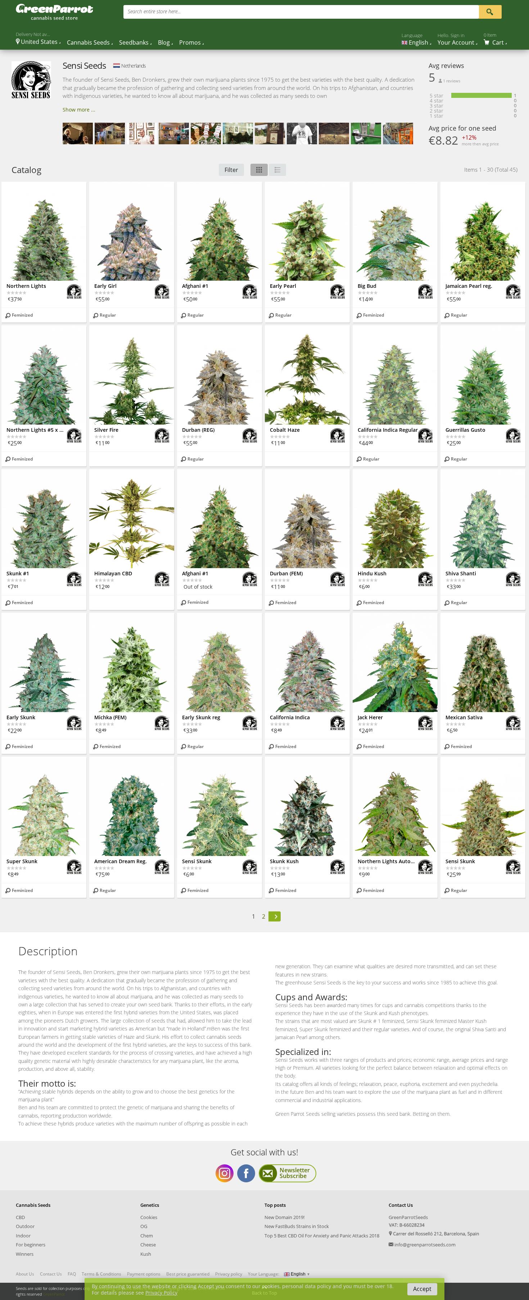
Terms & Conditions (101, 1274)
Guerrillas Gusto (465, 429)
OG (143, 1226)
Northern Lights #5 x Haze (36, 429)
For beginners (30, 1244)
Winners (24, 1254)
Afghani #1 (195, 285)
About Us (25, 1274)
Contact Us (51, 1274)
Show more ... (79, 109)
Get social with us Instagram (225, 1173)
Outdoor (25, 1226)
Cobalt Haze (285, 429)
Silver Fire (106, 429)
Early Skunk (20, 717)
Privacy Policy (161, 1292)
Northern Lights (26, 285)
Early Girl (105, 285)
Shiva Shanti (461, 573)
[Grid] (259, 170)
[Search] (490, 11)
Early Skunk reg (201, 717)
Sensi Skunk (197, 861)
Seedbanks (134, 42)
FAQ (72, 1274)
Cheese (148, 1244)
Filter (231, 170)
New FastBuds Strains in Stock (296, 1226)
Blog (164, 42)
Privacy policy (228, 1274)
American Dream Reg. (120, 861)
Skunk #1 (17, 573)
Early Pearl (283, 285)
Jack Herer (370, 717)
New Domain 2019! (284, 1217)
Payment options (143, 1274)
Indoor (23, 1235)
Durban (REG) (198, 429)
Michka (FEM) (110, 717)
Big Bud (367, 285)
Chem (146, 1235)
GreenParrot (54, 1294)
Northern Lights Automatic (388, 861)
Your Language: (263, 1274)
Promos (190, 42)
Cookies (148, 1217)
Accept (422, 1289)
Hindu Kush (372, 573)
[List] (277, 170)
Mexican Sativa (464, 717)
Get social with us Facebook (246, 1173)
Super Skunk (21, 861)
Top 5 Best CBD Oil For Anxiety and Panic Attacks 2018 (321, 1235)
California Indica (290, 717)
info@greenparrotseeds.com (425, 1244)
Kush (145, 1254)
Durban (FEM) (286, 573)
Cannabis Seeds (88, 42)
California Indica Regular (388, 429)
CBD (20, 1217)
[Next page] (274, 916)
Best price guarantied (187, 1274)
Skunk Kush (284, 861)
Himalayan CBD (113, 573)
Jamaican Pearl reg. (469, 285)
